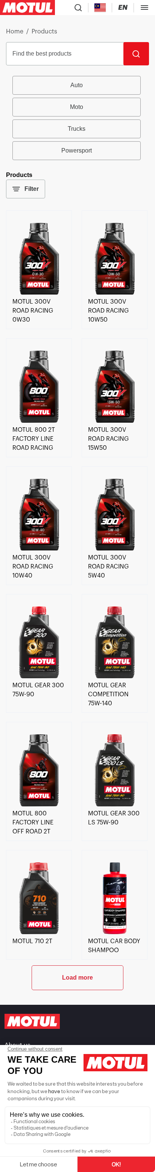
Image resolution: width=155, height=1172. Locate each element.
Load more (77, 977)
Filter (31, 189)
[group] (77, 118)
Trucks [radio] (76, 129)
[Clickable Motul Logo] (27, 7)
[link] (39, 293)
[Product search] (78, 7)
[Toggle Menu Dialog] (144, 7)
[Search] (136, 53)
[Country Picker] (100, 7)
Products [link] (44, 32)
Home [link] (14, 32)
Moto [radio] (76, 107)
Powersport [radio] (76, 150)
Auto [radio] (76, 85)
